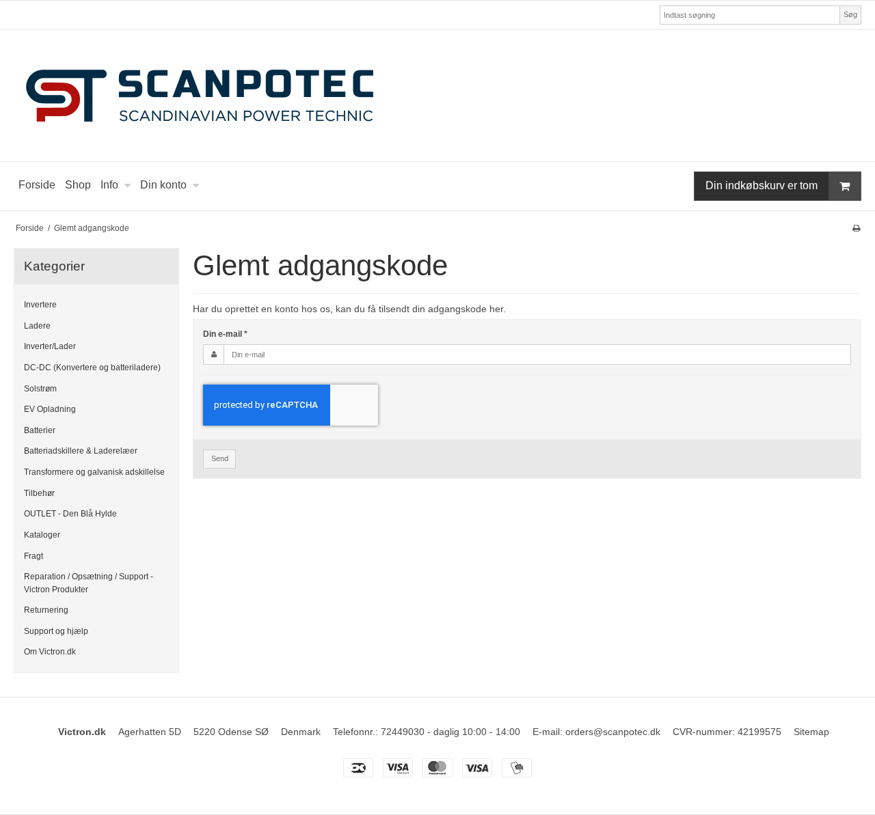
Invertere (40, 304)
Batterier (39, 430)
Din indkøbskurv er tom (761, 185)
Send (219, 458)
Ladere (37, 326)
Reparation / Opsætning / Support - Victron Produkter (88, 583)
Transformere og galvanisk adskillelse (94, 472)
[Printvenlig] (856, 228)
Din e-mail (225, 334)
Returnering (46, 610)
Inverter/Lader (50, 346)
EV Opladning (50, 409)
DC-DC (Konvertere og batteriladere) (92, 367)
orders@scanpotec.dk (612, 731)
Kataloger (42, 535)
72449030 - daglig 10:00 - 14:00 (450, 731)
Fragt (33, 556)
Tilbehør (39, 493)
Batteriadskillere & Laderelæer (80, 451)
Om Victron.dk (50, 652)
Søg (850, 14)
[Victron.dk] (437, 95)
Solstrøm (40, 388)
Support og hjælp (56, 631)
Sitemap (811, 731)
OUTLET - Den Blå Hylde (70, 514)
